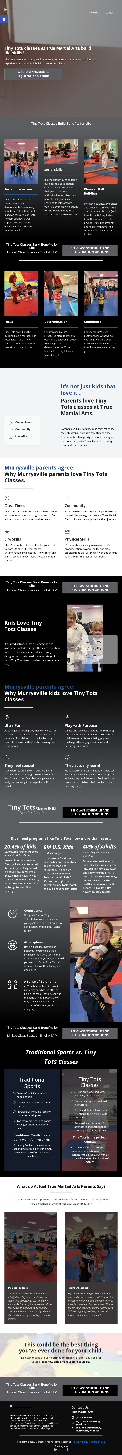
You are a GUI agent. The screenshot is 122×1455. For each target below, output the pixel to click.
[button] (4, 19)
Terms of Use (98, 1441)
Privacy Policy (81, 1441)
